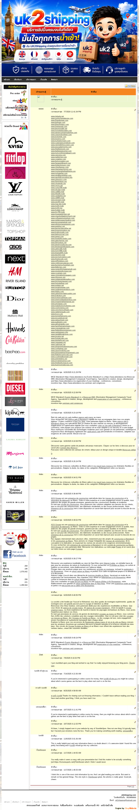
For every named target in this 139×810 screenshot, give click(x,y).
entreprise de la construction (62, 508)
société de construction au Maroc (120, 545)
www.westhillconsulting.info (61, 177)
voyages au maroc (106, 614)
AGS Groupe (56, 498)
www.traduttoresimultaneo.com (63, 306)
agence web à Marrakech (78, 419)
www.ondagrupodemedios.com (63, 279)
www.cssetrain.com (58, 273)
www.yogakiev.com (58, 159)
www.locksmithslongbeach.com (63, 153)
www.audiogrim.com (59, 322)
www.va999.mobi (57, 192)
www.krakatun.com (58, 296)
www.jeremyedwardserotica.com (63, 300)
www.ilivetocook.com (59, 259)
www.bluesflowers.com (60, 124)
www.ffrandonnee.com (59, 120)
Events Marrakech (72, 397)
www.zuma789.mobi (59, 188)
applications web (93, 432)
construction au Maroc (64, 541)
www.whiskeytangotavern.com (63, 224)
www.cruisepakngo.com (60, 328)
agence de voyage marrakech (98, 608)
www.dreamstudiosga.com (61, 245)
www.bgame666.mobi (59, 253)
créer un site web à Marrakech (110, 425)
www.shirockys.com (59, 179)
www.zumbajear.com (59, 348)
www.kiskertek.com (58, 137)
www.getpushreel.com (59, 320)
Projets (118, 547)
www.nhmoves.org (58, 277)
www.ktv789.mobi (58, 212)
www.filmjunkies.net (59, 243)
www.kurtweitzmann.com (60, 141)
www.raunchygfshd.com (60, 351)
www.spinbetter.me (58, 196)
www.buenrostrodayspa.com (62, 365)
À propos (79, 549)
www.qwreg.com (57, 236)
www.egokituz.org (58, 226)
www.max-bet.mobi (58, 204)
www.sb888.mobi (57, 198)
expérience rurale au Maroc (125, 584)
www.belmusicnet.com (60, 234)
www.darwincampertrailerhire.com (64, 133)
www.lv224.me (56, 208)
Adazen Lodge (109, 563)
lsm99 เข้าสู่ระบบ (110, 679)
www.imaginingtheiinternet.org (62, 302)
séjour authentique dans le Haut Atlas (90, 584)
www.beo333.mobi (58, 255)
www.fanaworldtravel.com (61, 163)
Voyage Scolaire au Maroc (78, 626)
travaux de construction (114, 498)
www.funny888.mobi (59, 251)
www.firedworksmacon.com (61, 363)
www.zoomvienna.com (60, 308)
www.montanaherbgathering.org (63, 171)
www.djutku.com (57, 291)
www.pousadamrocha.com (61, 147)
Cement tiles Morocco (68, 448)
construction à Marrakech (124, 539)
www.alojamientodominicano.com (64, 346)
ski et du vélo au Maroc (117, 622)
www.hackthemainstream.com (63, 326)
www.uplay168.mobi (59, 249)
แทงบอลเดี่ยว (128, 731)
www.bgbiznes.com (58, 267)
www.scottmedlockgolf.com (61, 357)
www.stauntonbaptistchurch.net (63, 216)
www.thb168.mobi (58, 194)
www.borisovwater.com (60, 161)
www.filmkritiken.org (59, 181)
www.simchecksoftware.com (62, 310)
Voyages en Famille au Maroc (84, 618)
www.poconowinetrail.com (61, 222)
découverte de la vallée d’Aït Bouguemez (78, 586)
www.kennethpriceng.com (61, 316)
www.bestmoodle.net (59, 129)
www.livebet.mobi (58, 210)
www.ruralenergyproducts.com (63, 289)
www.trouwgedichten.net (60, 214)
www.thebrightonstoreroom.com (63, 330)
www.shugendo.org (58, 184)
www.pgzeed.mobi (58, 200)
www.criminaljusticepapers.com (63, 275)
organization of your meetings (108, 399)
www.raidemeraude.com (60, 312)
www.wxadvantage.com (60, 287)
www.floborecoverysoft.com (62, 355)
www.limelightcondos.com (61, 239)
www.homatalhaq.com (59, 283)
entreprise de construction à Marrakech (85, 545)
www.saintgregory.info (59, 332)
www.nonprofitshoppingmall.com (63, 269)
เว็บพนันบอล (92, 777)
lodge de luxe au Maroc (79, 582)
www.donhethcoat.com (60, 340)
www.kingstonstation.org (60, 230)
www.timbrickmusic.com (60, 165)
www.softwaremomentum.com (63, 218)
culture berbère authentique (84, 579)
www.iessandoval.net (59, 318)
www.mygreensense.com (61, 361)
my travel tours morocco (103, 466)
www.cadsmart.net (58, 344)
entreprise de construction (78, 498)
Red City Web (79, 421)
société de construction (70, 504)
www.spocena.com (58, 155)
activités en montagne (105, 569)
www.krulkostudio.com (60, 232)
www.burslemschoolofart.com (62, 265)
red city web (66, 417)
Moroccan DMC (89, 397)
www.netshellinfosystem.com (62, 145)
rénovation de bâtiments (60, 500)
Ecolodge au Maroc (117, 565)
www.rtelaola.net (57, 116)
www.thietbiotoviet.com (60, 149)
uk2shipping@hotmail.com (125, 800)
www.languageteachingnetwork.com (65, 353)
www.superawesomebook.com (63, 143)
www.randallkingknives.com (62, 334)
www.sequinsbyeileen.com (61, 135)
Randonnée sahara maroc (95, 622)
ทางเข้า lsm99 (56, 696)
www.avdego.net (57, 285)
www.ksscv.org (57, 314)
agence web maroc (86, 417)
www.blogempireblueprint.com (62, 247)
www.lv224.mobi (57, 206)
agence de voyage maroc (73, 608)
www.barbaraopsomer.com (61, 151)
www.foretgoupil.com (59, 126)
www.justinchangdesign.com (62, 118)
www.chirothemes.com (60, 167)
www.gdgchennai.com (59, 241)
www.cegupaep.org (58, 342)
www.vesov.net (57, 186)
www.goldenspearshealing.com (63, 220)
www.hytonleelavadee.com (61, 131)
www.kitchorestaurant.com (61, 281)
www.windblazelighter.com (61, 175)
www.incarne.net (57, 336)
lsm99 (72, 745)
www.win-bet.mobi (58, 190)
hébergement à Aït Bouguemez (113, 577)
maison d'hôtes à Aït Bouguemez (108, 582)
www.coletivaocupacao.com (62, 263)
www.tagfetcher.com (59, 157)
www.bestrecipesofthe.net (61, 228)
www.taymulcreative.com (61, 257)
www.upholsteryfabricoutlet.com (63, 293)
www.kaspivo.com (58, 139)
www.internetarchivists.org (61, 169)
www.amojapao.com (59, 304)
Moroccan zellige (129, 450)
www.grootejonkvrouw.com (61, 271)
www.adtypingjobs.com (60, 324)
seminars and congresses (73, 403)
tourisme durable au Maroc (98, 575)
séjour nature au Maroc (81, 571)
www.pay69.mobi (57, 202)
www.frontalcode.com (59, 338)
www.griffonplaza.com (59, 261)
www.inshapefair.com (59, 173)
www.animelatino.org (59, 359)
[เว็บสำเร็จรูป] (126, 809)
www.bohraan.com (58, 122)
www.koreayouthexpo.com (61, 298)
